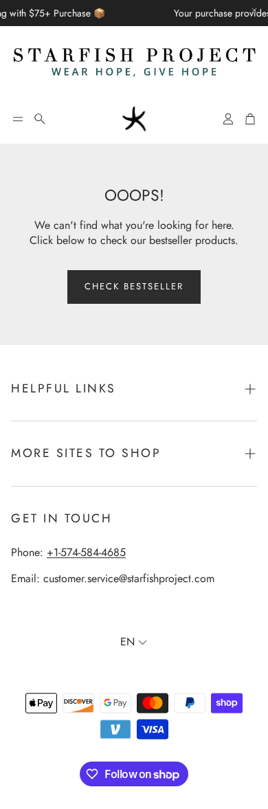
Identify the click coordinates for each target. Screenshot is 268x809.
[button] (18, 119)
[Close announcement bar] (254, 10)
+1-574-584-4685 (86, 552)
